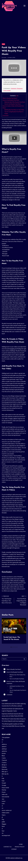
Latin (3, 803)
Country (4, 762)
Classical (4, 760)
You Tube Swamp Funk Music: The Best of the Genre (7, 600)
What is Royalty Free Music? (10, 98)
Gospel (4, 783)
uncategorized (6, 835)
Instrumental (5, 796)
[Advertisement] (14, 26)
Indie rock (4, 794)
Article (4, 753)
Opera (3, 815)
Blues (3, 755)
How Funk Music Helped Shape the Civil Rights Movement (21, 601)
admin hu (4, 751)
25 (2, 740)
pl (2, 817)
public (3, 821)
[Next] (24, 632)
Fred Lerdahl (6, 90)
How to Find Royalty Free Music (11, 100)
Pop (3, 819)
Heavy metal (5, 787)
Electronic (4, 769)
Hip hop (4, 790)
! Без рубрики (6, 737)
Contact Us (7, 846)
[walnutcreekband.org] (9, 6)
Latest (3, 801)
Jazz (3, 799)
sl (2, 828)
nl (2, 806)
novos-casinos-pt (6, 810)
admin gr (4, 749)
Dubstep (4, 767)
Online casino (5, 812)
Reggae (4, 824)
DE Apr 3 (4, 765)
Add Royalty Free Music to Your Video (14, 109)
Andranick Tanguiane (16, 88)
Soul (3, 831)
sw (2, 833)
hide (17, 95)
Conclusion (5, 115)
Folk (3, 778)
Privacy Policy (19, 846)
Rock (3, 826)
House (3, 792)
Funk (3, 44)
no (2, 808)
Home (21, 844)
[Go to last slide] (4, 632)
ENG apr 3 (4, 771)
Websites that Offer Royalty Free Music (14, 102)
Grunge (4, 785)
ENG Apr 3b (5, 774)
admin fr (4, 746)
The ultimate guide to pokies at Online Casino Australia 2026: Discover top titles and (13, 726)
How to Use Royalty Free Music (12, 104)
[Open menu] (24, 5)
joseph (4, 57)
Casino (4, 758)
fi (2, 776)
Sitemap (14, 849)
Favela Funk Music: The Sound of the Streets (12, 638)
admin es (4, 744)
